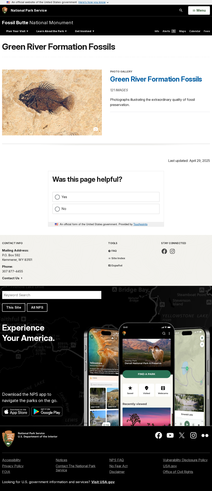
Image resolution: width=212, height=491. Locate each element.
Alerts (168, 31)
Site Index (118, 258)
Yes (64, 197)
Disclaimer (117, 472)
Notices (61, 460)
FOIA (6, 472)
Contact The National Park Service (75, 468)
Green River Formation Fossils (156, 79)
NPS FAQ (116, 460)
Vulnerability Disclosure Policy (185, 460)
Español (116, 265)
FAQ (114, 250)
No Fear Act (118, 466)
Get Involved (83, 31)
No (63, 209)
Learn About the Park (50, 31)
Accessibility (11, 460)
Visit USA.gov (103, 482)
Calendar (194, 31)
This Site (13, 307)
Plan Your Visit (15, 31)
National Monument (37, 22)
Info (157, 31)
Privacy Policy (13, 466)
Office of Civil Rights (178, 472)
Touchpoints (140, 224)
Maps (182, 31)
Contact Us (11, 278)
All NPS (37, 307)
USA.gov (170, 466)
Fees (207, 31)
